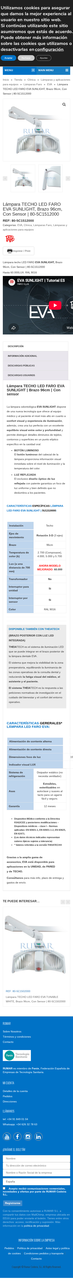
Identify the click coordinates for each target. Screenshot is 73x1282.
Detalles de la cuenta (15, 1091)
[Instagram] (28, 1136)
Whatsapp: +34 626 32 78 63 (20, 1124)
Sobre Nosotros (12, 1031)
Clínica (32, 79)
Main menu (46, 70)
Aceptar (8, 57)
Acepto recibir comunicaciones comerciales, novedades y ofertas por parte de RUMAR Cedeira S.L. (34, 1191)
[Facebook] (17, 1136)
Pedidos (7, 1096)
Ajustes (44, 57)
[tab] (35, 346)
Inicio (6, 79)
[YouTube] (7, 1136)
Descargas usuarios (21, 375)
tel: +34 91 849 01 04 (15, 1119)
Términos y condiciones (17, 1036)
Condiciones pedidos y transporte (44, 1253)
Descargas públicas (21, 365)
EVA (49, 84)
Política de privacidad (29, 1248)
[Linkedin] (38, 1136)
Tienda (18, 79)
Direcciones (10, 1101)
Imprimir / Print (21, 250)
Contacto (8, 1041)
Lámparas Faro (33, 84)
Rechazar (26, 57)
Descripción (16, 346)
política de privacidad (36, 1225)
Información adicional (22, 356)
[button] (64, 104)
